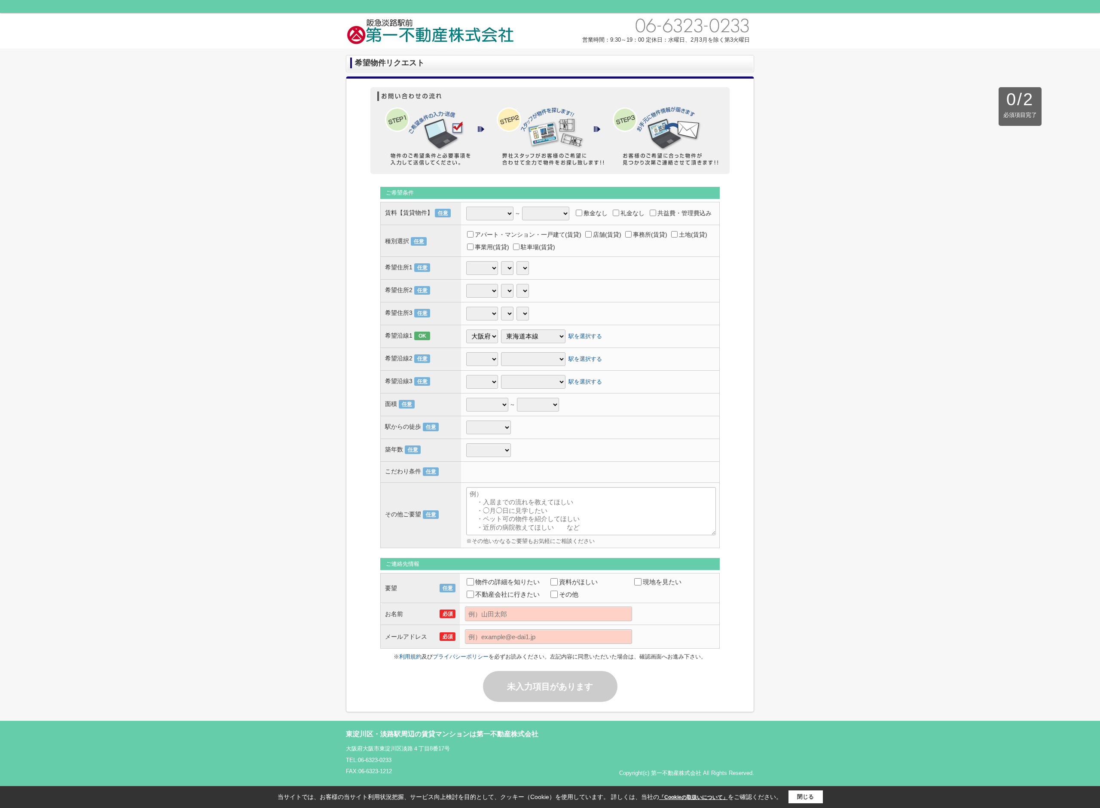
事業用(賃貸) (492, 247)
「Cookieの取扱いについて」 (693, 797)
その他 (568, 594)
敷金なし (596, 213)
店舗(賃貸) (607, 234)
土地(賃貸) (693, 234)
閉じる (805, 796)
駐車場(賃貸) (538, 247)
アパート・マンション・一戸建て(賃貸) (528, 234)
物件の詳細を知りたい (507, 581)
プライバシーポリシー (461, 656)
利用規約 (410, 656)
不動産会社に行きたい (507, 594)
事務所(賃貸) (650, 234)
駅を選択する (585, 335)
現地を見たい (662, 581)
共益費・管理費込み (684, 213)
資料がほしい (578, 581)
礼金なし (632, 213)
